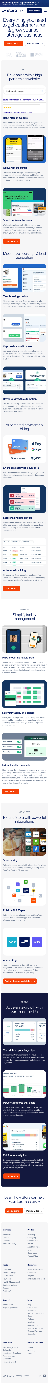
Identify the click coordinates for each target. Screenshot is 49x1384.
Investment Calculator (12, 1353)
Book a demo (34, 11)
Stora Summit (33, 1325)
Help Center (8, 1305)
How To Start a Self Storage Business (35, 1329)
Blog (29, 1305)
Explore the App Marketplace (20, 981)
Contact (6, 1238)
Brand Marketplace (35, 1269)
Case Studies (33, 1241)
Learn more (12, 241)
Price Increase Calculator (9, 1357)
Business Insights (10, 1285)
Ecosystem (32, 1334)
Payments (7, 1279)
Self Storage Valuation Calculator (12, 1348)
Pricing (30, 1244)
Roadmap (31, 1234)
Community (32, 1273)
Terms (26, 1376)
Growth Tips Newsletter (32, 1309)
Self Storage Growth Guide (36, 1314)
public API (35, 915)
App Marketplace (34, 1247)
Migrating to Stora (10, 1308)
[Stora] (8, 1376)
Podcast (31, 1319)
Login (30, 1250)
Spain (30, 1354)
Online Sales (8, 1276)
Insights (31, 1276)
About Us (7, 1234)
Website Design (9, 1273)
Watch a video (35, 43)
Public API (7, 1291)
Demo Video (32, 1253)
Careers (6, 1241)
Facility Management (11, 1282)
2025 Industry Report (36, 1279)
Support (6, 1288)
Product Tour (33, 1256)
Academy (31, 1322)
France (30, 1347)
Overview (7, 1269)
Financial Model (9, 1362)
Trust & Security (9, 1244)
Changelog (32, 1238)
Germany (31, 1350)
